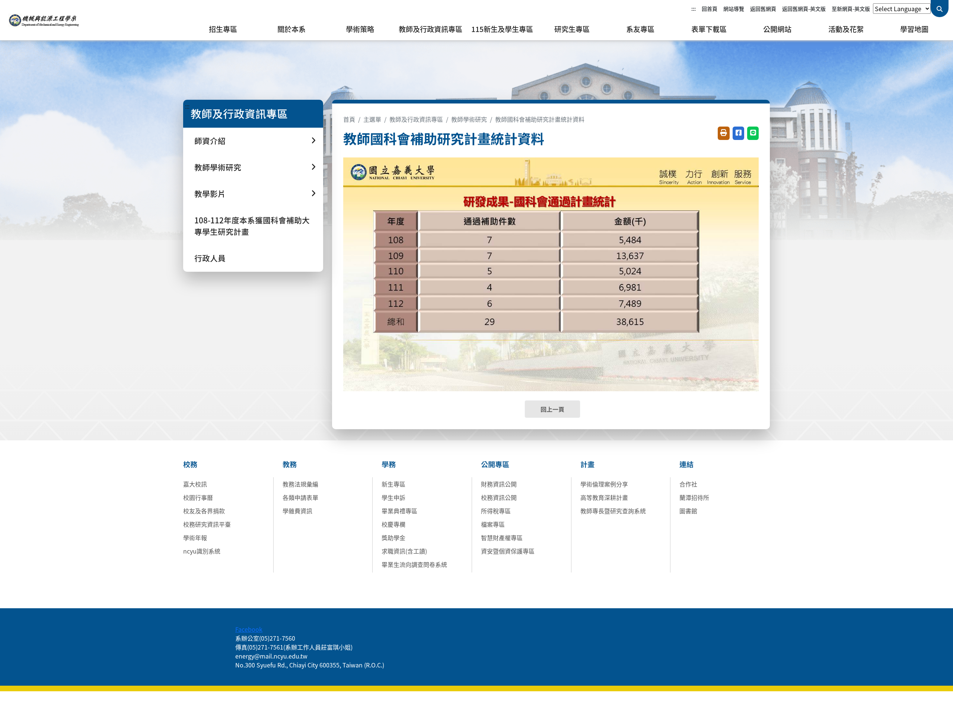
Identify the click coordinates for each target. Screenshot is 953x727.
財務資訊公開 (499, 484)
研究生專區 (572, 29)
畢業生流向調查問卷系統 (414, 564)
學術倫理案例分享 (604, 484)
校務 (190, 464)
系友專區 (640, 29)
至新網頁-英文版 (851, 8)
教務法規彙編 (300, 484)
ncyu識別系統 (201, 551)
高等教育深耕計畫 (604, 497)
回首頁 (709, 8)
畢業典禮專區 (399, 511)
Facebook (248, 629)
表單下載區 (709, 29)
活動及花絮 (846, 29)
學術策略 (360, 29)
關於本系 (291, 29)
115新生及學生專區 (502, 29)
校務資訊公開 (499, 497)
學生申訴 (393, 497)
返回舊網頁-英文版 (804, 8)
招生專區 (223, 29)
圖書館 (688, 511)
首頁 (349, 119)
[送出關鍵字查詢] (940, 8)
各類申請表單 (300, 497)
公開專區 (495, 464)
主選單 (372, 119)
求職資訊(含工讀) (404, 551)
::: (693, 8)
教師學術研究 (469, 119)
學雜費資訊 (297, 511)
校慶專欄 (393, 524)
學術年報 (195, 538)
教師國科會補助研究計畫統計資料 (539, 119)
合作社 (688, 484)
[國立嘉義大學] (44, 20)
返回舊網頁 (763, 8)
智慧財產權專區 (502, 538)
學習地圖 (914, 29)
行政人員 (210, 258)
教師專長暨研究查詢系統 (613, 511)
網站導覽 (733, 8)
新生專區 (393, 484)
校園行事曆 (198, 497)
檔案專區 (493, 524)
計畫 (587, 464)
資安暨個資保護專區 (508, 551)
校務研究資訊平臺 (207, 524)
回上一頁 (552, 409)
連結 (686, 464)
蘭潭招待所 (694, 497)
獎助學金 (393, 538)
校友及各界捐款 (204, 511)
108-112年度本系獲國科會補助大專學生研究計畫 (252, 225)
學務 (389, 464)
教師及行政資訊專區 (430, 29)
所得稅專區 (496, 511)
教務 (290, 464)
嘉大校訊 (195, 484)
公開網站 (777, 29)
